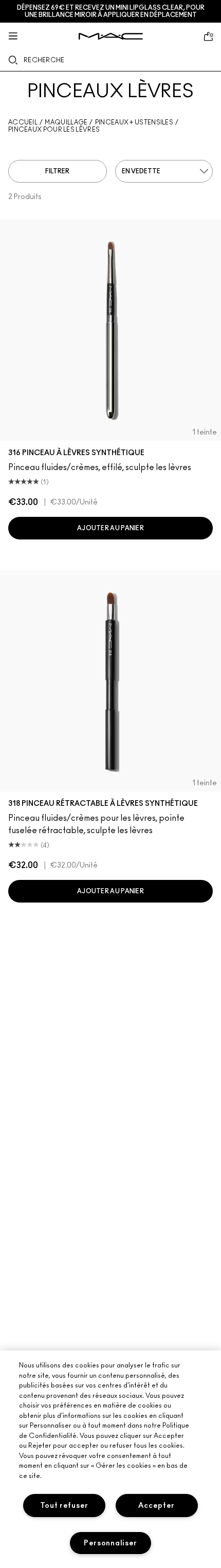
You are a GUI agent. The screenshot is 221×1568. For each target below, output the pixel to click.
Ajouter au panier (110, 528)
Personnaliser (110, 1543)
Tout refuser (64, 1505)
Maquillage (66, 122)
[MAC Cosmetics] (110, 36)
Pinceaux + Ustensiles (134, 122)
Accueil (23, 122)
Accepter (156, 1505)
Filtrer (57, 171)
